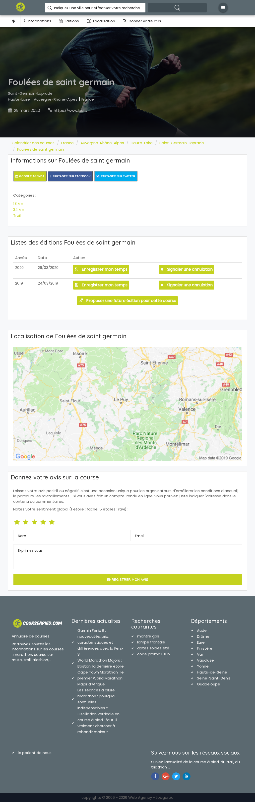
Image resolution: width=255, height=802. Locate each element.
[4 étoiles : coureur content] (43, 521)
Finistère (204, 648)
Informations (39, 21)
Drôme (203, 636)
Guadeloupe (208, 684)
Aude (202, 630)
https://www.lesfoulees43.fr (79, 110)
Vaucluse (205, 660)
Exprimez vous (30, 550)
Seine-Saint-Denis (214, 678)
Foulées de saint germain (40, 149)
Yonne (203, 666)
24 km (18, 209)
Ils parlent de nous (35, 752)
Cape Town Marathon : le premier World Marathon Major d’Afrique (100, 678)
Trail (17, 215)
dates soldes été (153, 648)
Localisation (103, 21)
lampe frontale (151, 642)
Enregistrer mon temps (104, 269)
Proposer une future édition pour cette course (130, 300)
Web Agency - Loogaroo (151, 797)
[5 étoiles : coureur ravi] (52, 521)
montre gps (148, 636)
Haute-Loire (19, 99)
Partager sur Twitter (117, 176)
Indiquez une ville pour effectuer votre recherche (97, 7)
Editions (71, 21)
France (87, 99)
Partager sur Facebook (72, 176)
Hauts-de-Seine (212, 672)
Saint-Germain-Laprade (30, 93)
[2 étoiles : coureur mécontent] (26, 521)
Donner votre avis (144, 21)
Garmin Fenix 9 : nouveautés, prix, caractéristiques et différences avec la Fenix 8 (100, 642)
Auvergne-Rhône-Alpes (55, 99)
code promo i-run (153, 654)
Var (200, 654)
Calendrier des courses (33, 142)
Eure (201, 642)
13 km (18, 203)
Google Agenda (31, 176)
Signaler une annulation (189, 269)
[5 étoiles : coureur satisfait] (35, 521)
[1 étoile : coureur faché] (17, 521)
